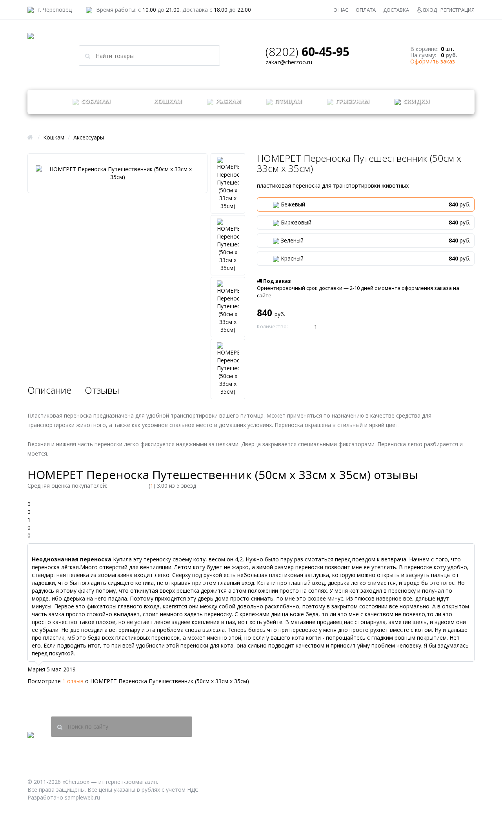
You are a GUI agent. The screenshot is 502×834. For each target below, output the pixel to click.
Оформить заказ (432, 61)
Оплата (366, 9)
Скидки (415, 101)
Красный (375, 258)
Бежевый (375, 204)
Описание (49, 390)
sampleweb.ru (82, 797)
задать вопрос (292, 9)
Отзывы (102, 390)
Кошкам (167, 101)
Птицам (287, 101)
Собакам (95, 101)
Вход (430, 9)
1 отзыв (73, 681)
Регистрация (457, 9)
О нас (340, 9)
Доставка (396, 9)
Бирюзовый (375, 222)
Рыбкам (227, 101)
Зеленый (375, 240)
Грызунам (351, 101)
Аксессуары (88, 137)
